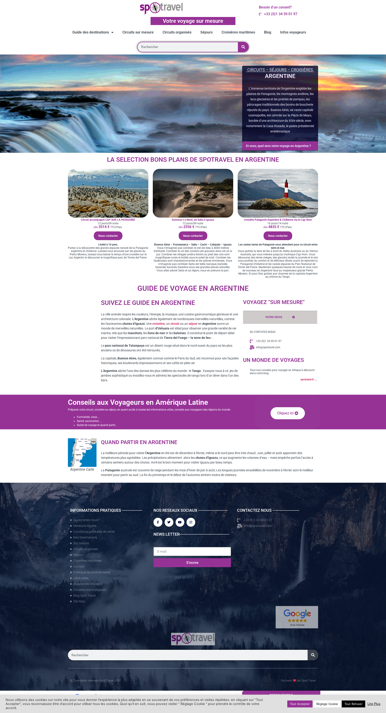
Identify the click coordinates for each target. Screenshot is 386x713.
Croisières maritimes (238, 32)
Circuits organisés (177, 32)
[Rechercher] (243, 47)
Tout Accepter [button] (300, 704)
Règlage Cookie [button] (327, 704)
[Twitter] (169, 522)
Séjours (206, 32)
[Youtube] (180, 522)
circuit (174, 323)
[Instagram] (191, 522)
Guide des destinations (90, 32)
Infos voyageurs (293, 32)
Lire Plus (373, 704)
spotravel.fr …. (308, 379)
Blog (267, 32)
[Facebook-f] (157, 522)
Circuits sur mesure (138, 32)
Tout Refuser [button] (353, 704)
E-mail (158, 544)
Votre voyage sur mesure (193, 21)
